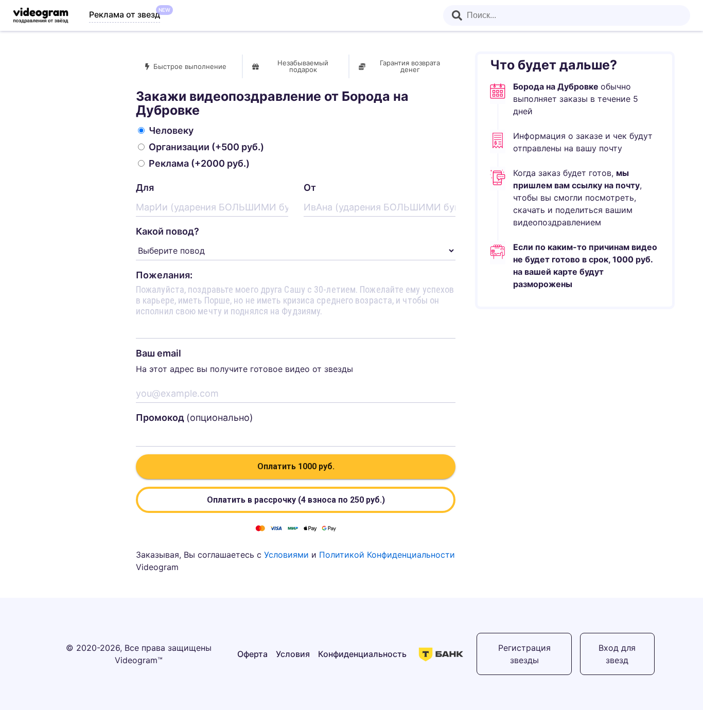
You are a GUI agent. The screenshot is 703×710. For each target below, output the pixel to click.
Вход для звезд (617, 654)
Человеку (171, 130)
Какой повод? (167, 231)
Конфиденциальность (362, 654)
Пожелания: (164, 275)
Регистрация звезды (524, 654)
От (310, 187)
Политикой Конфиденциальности (387, 554)
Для (145, 187)
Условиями (286, 554)
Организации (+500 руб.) (206, 146)
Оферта (252, 654)
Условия (293, 654)
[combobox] (566, 15)
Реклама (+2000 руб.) (199, 163)
